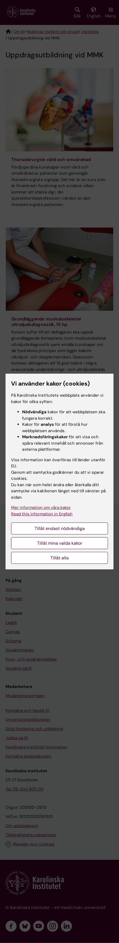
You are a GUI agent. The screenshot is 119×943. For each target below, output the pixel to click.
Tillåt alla (59, 558)
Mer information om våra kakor (41, 507)
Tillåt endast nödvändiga (60, 528)
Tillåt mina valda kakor (59, 543)
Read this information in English (42, 514)
